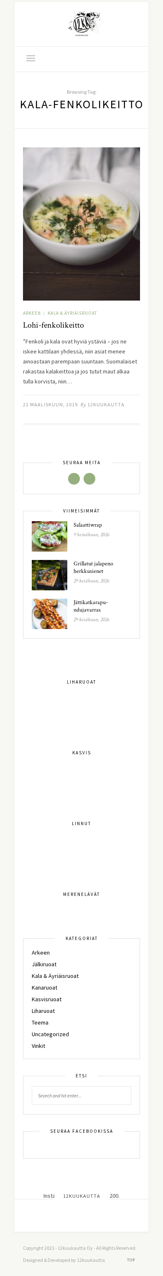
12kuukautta (106, 404)
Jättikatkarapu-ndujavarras (91, 606)
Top (131, 1260)
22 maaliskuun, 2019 (50, 404)
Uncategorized (50, 1034)
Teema (40, 1022)
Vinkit (38, 1046)
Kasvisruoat (46, 999)
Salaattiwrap (88, 525)
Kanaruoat (44, 987)
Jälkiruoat (44, 964)
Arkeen (32, 313)
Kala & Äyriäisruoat (72, 313)
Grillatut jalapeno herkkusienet (93, 567)
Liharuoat (43, 1011)
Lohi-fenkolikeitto (53, 325)
